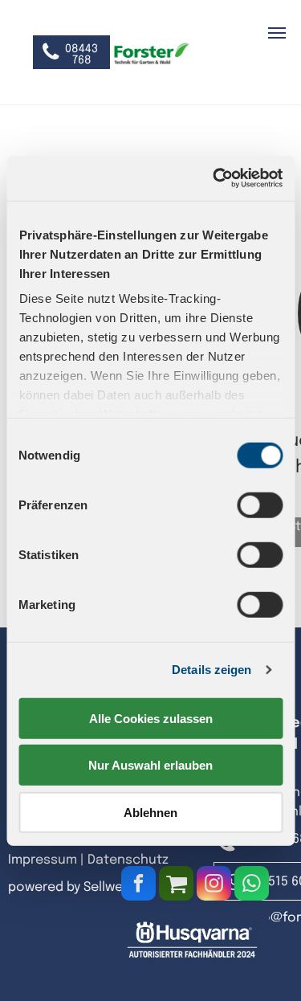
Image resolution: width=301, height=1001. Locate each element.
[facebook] (138, 885)
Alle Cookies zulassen (151, 718)
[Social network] (176, 885)
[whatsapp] (251, 885)
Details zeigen (211, 669)
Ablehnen (150, 812)
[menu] (277, 33)
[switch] (260, 504)
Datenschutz (128, 860)
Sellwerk (108, 887)
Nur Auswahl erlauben (150, 765)
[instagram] (214, 885)
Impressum (42, 860)
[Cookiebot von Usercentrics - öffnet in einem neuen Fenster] (214, 178)
